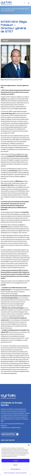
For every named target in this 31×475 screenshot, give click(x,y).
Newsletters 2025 (9, 9)
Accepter (15, 460)
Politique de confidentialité (9, 472)
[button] (28, 445)
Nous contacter (8, 434)
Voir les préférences (15, 469)
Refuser (15, 465)
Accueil (3, 9)
